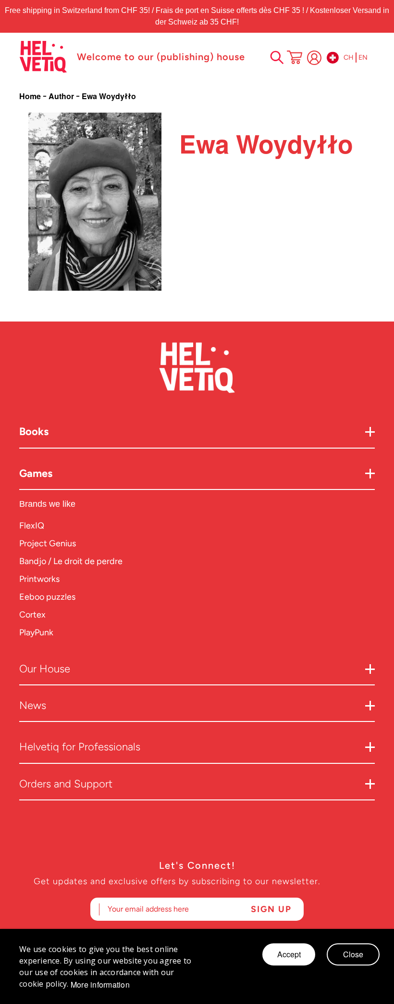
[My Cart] (294, 58)
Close (353, 954)
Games (35, 473)
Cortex (32, 614)
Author (62, 96)
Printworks (39, 579)
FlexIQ (31, 525)
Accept (289, 954)
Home (31, 96)
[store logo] (43, 56)
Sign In (314, 58)
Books (34, 431)
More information (100, 984)
